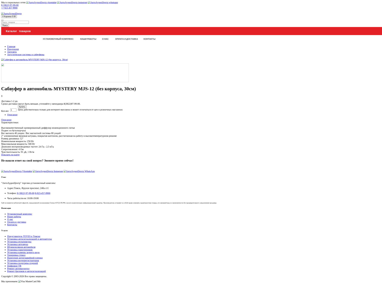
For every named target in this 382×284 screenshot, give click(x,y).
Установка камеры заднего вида (23, 252)
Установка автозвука (17, 244)
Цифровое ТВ (14, 266)
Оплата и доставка (16, 222)
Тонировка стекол (16, 255)
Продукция (13, 49)
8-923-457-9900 (42, 193)
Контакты (12, 224)
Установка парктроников (20, 249)
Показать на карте (10, 154)
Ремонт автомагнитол (18, 268)
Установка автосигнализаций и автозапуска (29, 239)
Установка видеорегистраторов (23, 260)
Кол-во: (5, 111)
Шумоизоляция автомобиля (21, 247)
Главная (11, 46)
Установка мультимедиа (19, 241)
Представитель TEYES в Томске (23, 236)
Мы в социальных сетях (13, 2)
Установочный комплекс (19, 214)
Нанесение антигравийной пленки (25, 258)
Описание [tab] (12, 114)
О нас (10, 219)
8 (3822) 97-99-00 (10, 166)
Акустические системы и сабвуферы (25, 54)
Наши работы (14, 216)
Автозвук (12, 52)
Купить (22, 107)
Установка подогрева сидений (22, 263)
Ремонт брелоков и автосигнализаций (26, 271)
